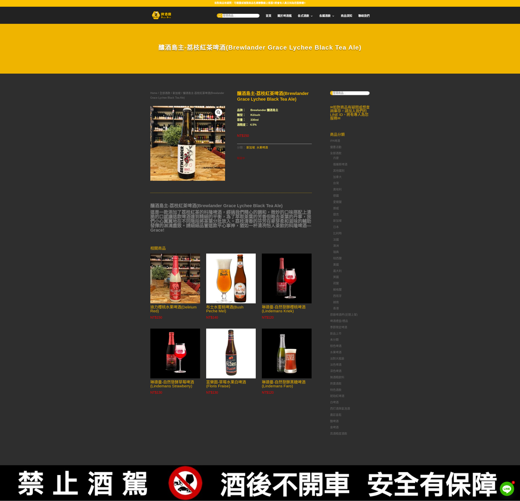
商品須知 (346, 15)
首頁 (268, 15)
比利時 (337, 233)
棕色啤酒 (335, 345)
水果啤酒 (262, 147)
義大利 (337, 270)
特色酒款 (335, 389)
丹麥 (336, 158)
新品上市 (335, 333)
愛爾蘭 (337, 202)
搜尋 (219, 15)
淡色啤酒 (335, 364)
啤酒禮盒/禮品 (339, 320)
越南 (336, 302)
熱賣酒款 (335, 383)
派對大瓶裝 (337, 358)
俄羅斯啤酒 (340, 164)
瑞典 (336, 252)
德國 (336, 195)
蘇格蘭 (337, 289)
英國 (336, 277)
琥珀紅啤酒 (337, 396)
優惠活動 (335, 147)
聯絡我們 (364, 15)
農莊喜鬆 (335, 414)
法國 (336, 239)
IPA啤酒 (335, 140)
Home (153, 93)
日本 (336, 227)
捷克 (336, 214)
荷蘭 (336, 283)
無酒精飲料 (337, 377)
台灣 (336, 183)
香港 (336, 308)
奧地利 (337, 189)
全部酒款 (165, 93)
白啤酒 (334, 402)
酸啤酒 (334, 421)
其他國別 (338, 170)
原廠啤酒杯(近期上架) (344, 314)
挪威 (336, 208)
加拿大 (337, 177)
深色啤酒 (335, 370)
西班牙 (337, 295)
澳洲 (336, 245)
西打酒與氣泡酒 (340, 408)
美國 (336, 264)
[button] (218, 112)
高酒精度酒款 (338, 433)
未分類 (334, 339)
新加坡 (177, 93)
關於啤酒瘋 (284, 15)
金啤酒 (334, 427)
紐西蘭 (337, 258)
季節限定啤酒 (338, 327)
